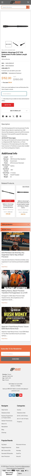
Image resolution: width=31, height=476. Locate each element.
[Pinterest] (20, 116)
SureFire (18, 453)
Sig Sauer (4, 444)
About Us (4, 423)
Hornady (18, 450)
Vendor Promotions (6, 420)
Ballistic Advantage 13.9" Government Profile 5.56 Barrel (8, 205)
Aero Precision (5, 456)
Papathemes (20, 468)
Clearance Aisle (5, 412)
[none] (15, 26)
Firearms (19, 421)
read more (4, 266)
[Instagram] (13, 395)
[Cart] (28, 2)
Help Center (4, 409)
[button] (15, 111)
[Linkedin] (16, 116)
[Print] (10, 116)
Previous (2, 201)
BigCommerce (26, 466)
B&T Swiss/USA (5, 450)
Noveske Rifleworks (7, 453)
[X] (13, 116)
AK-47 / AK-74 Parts (22, 418)
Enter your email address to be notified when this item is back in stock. (15, 88)
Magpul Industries (6, 447)
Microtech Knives (21, 444)
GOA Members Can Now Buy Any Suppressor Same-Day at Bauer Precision (13, 255)
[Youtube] (20, 395)
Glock (17, 447)
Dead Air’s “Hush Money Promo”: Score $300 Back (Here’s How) (15, 328)
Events (19, 409)
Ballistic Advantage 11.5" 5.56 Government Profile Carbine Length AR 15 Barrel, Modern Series (23, 204)
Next (29, 201)
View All (18, 456)
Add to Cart (8, 201)
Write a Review (6, 59)
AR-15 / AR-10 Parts (22, 415)
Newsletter (4, 426)
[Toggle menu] (2, 2)
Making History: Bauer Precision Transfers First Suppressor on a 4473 (14, 292)
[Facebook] (3, 116)
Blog (2, 429)
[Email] (6, 116)
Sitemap (3, 432)
